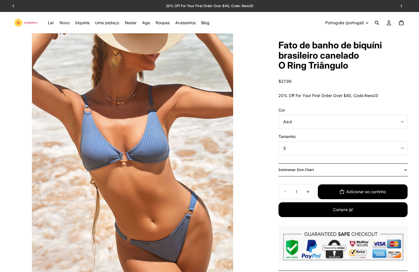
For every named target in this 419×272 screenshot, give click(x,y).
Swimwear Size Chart (296, 170)
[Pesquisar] (377, 23)
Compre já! (343, 209)
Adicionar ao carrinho (366, 191)
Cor (281, 110)
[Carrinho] (401, 23)
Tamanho (287, 136)
